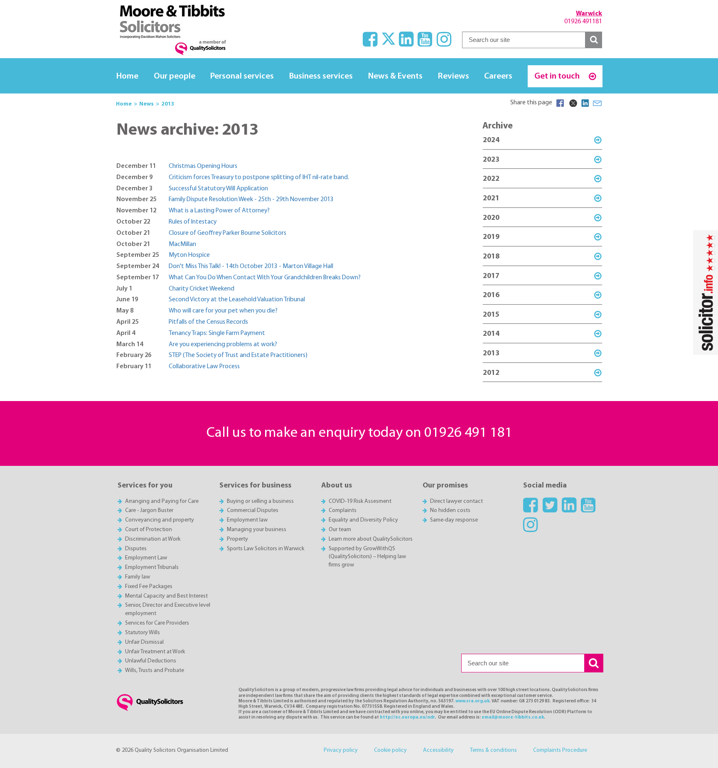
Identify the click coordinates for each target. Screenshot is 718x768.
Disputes (136, 549)
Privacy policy (341, 750)
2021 (491, 198)
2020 (491, 218)
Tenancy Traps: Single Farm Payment (217, 333)
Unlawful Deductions (150, 661)
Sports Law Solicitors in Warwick (265, 549)
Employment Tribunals (152, 567)
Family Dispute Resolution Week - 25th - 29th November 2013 (251, 199)
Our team (340, 530)
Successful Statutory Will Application (218, 188)
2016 (491, 295)
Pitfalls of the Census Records (208, 322)
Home (127, 76)
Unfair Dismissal (144, 642)
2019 (491, 237)
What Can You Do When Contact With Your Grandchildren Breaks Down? (265, 277)
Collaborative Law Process (204, 366)
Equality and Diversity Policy (363, 520)
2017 (491, 276)
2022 (491, 179)
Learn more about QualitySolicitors (371, 539)
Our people (174, 76)
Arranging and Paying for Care (162, 501)
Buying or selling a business (260, 501)
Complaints (343, 510)
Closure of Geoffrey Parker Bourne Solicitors (227, 233)
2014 (491, 334)
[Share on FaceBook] (560, 103)
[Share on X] (572, 103)
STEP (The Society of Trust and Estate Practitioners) (238, 355)
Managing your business (256, 530)
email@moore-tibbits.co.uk (513, 717)
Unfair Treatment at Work (155, 652)
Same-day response (454, 520)
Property (237, 539)
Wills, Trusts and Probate (154, 670)
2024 (491, 140)
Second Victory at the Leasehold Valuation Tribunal (237, 299)
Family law (137, 577)
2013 (491, 353)
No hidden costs (450, 510)
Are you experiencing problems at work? (223, 344)
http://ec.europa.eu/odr (407, 717)
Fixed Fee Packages (148, 586)
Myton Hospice (189, 255)
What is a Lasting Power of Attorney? (219, 210)
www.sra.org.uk (472, 701)
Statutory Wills (142, 633)
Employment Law (146, 558)
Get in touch (557, 76)
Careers (498, 76)
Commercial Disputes (252, 510)
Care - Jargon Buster (149, 510)
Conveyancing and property (159, 520)
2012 (491, 373)
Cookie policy (390, 750)
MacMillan (182, 244)
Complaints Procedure (560, 750)
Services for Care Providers (157, 623)
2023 (491, 160)
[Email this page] (597, 103)
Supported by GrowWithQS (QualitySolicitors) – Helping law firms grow (367, 557)
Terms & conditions (493, 750)
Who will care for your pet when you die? (223, 311)
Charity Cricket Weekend (201, 289)
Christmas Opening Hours (203, 166)
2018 (491, 257)
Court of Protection (148, 530)
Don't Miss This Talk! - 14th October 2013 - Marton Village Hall (251, 266)
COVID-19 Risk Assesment (360, 501)
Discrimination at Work (152, 539)
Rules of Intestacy (192, 222)
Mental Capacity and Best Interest (166, 596)
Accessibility (438, 750)
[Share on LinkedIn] (585, 103)
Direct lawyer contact (456, 501)
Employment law (247, 520)
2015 (491, 315)
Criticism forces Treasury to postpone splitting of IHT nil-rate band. (259, 177)
